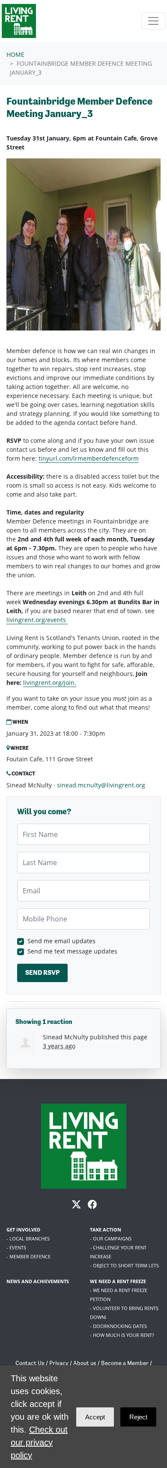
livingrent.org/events (37, 620)
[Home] (19, 21)
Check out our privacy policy (39, 1442)
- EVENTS (16, 1247)
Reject (138, 1417)
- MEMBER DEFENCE (28, 1256)
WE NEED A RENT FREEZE (118, 1281)
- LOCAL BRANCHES (28, 1238)
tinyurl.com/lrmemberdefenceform (89, 458)
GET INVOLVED (23, 1229)
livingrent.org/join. (49, 682)
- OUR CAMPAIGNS (110, 1238)
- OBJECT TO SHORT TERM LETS (124, 1265)
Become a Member (125, 1363)
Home (15, 54)
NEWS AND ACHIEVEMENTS (37, 1281)
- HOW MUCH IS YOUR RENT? (122, 1335)
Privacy (59, 1363)
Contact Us (30, 1363)
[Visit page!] (77, 1205)
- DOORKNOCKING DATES (118, 1326)
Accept (95, 1417)
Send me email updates (61, 941)
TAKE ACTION (105, 1229)
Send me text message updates (72, 951)
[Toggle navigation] (153, 20)
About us (84, 1363)
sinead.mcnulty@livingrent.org (101, 785)
